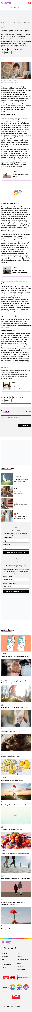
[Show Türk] (19, 987)
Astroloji (10, 8)
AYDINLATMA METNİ (22, 969)
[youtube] (12, 948)
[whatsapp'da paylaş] (15, 49)
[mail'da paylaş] (18, 49)
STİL (3, 959)
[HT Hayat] (16, 942)
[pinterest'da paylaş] (21, 49)
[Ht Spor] (19, 978)
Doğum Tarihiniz (8, 576)
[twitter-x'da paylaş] (5, 49)
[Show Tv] (12, 987)
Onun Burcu (6, 545)
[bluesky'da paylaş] (8, 49)
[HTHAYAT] (6, 3)
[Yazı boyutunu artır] (2, 52)
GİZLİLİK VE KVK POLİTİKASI (21, 962)
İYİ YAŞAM (4, 962)
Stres (3, 203)
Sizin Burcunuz (7, 537)
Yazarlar (3, 8)
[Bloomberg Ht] (26, 978)
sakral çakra (13, 247)
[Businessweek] (6, 987)
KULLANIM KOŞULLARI (22, 959)
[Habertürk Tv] (12, 978)
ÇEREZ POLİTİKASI (21, 966)
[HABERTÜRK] (28, 3)
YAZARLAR (4, 953)
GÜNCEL (4, 967)
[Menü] (25, 3)
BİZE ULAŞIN (20, 956)
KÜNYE (18, 953)
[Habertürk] (6, 978)
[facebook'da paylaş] (2, 49)
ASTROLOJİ (5, 956)
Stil (15, 8)
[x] (5, 948)
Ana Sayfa (3, 22)
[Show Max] (26, 987)
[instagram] (8, 948)
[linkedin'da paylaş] (12, 49)
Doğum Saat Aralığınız (10, 583)
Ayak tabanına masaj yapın (10, 316)
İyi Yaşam (20, 8)
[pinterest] (15, 948)
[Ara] (22, 3)
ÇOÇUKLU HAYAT (6, 965)
